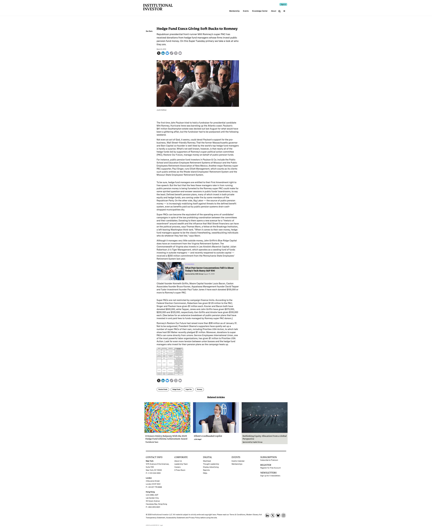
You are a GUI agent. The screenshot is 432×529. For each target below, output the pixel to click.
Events (246, 11)
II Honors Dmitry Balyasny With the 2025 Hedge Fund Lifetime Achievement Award (166, 437)
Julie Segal (197, 439)
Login (161, 525)
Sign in (283, 4)
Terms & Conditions (237, 515)
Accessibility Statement (175, 518)
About (273, 11)
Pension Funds (162, 389)
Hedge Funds (176, 389)
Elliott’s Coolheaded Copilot (208, 436)
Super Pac (189, 389)
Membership (234, 11)
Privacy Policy (194, 518)
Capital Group (257, 442)
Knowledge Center (260, 11)
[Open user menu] (284, 10)
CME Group (199, 274)
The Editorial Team (151, 442)
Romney (199, 389)
